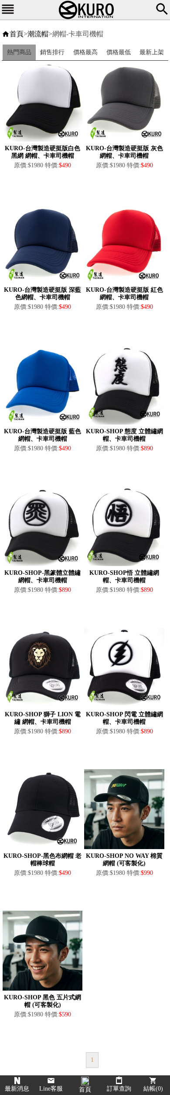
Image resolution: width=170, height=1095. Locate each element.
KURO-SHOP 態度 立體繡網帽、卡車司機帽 (124, 435)
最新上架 (151, 52)
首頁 (17, 34)
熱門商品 (19, 52)
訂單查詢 (119, 1088)
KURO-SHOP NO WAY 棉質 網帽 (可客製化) (124, 860)
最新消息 (17, 1088)
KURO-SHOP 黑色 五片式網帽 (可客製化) (42, 1001)
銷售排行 (52, 52)
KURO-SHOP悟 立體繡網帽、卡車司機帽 (124, 577)
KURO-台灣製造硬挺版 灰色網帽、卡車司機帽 (124, 152)
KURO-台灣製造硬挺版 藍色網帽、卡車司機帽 (42, 435)
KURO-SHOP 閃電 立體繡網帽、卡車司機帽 (124, 718)
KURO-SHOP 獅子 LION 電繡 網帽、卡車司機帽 (43, 718)
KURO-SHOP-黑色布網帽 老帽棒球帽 (42, 860)
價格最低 (118, 52)
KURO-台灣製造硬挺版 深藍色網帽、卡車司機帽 (42, 294)
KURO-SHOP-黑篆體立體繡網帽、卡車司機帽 (42, 577)
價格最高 (85, 52)
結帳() (153, 1088)
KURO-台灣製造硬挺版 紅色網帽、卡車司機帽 (124, 294)
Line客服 (51, 1088)
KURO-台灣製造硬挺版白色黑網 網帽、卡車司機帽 (42, 152)
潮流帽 (37, 34)
